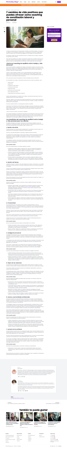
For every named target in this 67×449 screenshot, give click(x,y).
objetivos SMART (28, 186)
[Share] (4, 29)
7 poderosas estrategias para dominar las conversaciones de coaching (40, 423)
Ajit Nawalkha (14, 22)
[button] (56, 2)
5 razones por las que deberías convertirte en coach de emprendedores (54, 423)
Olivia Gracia (8, 22)
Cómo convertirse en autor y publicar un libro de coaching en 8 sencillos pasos (12, 423)
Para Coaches (8, 426)
